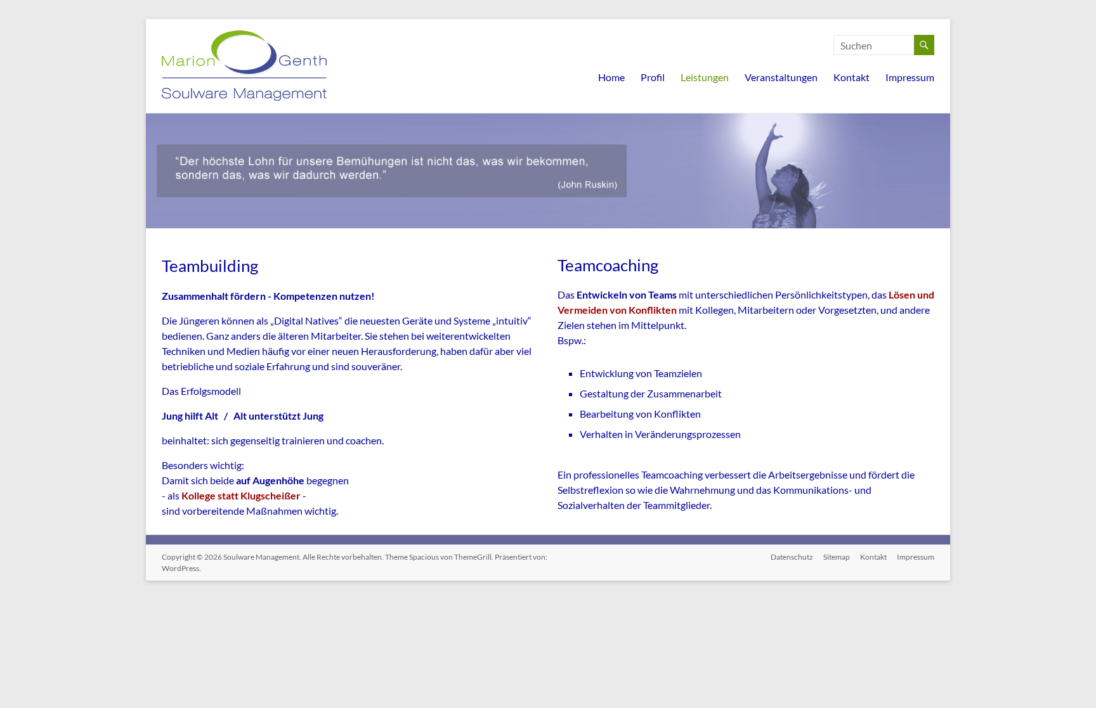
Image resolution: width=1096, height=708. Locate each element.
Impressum (909, 77)
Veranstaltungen (781, 77)
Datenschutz (792, 557)
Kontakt (851, 77)
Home (611, 77)
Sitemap (836, 557)
